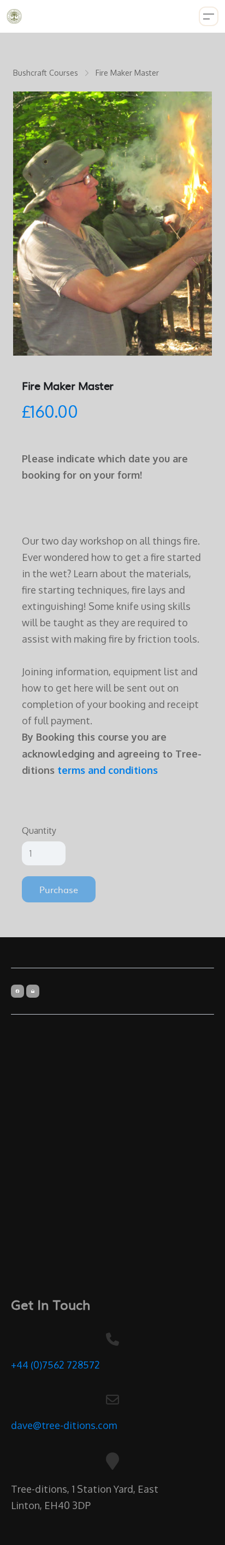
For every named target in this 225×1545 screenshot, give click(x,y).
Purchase (58, 889)
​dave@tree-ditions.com (64, 1425)
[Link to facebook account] (17, 991)
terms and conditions (107, 770)
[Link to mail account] (32, 991)
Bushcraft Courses (45, 72)
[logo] (14, 16)
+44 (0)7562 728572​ (55, 1365)
